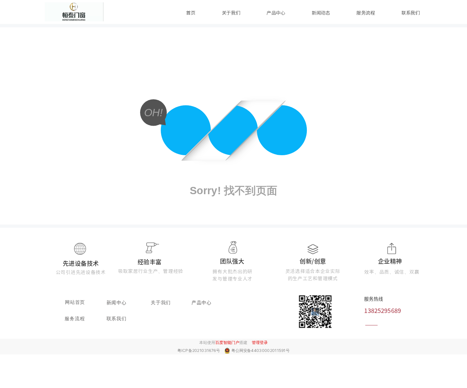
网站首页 (75, 302)
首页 (191, 13)
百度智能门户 (227, 342)
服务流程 (365, 13)
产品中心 (276, 13)
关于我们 (231, 13)
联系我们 (410, 13)
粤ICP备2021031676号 (199, 350)
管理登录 (260, 342)
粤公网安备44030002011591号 (260, 350)
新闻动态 (321, 13)
